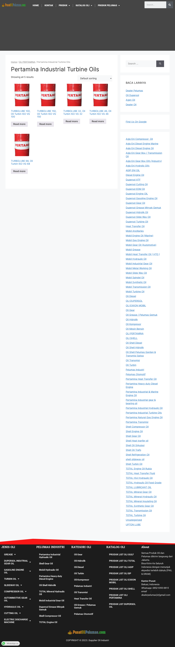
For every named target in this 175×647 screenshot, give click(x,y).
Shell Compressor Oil (50, 616)
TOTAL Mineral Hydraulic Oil (52, 593)
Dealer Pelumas (134, 90)
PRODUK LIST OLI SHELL (122, 588)
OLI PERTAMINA (27, 62)
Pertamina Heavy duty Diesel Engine (50, 577)
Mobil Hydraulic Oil (49, 569)
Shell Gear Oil (46, 563)
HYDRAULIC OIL (12, 606)
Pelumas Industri (83, 586)
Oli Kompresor (81, 579)
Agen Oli (130, 100)
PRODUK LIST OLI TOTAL (122, 560)
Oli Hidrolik (79, 560)
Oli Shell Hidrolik (47, 585)
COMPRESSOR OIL (14, 591)
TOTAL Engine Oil (48, 622)
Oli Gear (78, 554)
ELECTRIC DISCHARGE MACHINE (16, 621)
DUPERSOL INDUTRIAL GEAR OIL (16, 562)
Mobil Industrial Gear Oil (51, 600)
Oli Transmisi (81, 592)
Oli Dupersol (132, 95)
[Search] (169, 4)
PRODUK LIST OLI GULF (121, 554)
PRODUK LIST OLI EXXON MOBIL (122, 581)
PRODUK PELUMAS (107, 5)
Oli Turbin (79, 573)
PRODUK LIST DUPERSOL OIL (122, 605)
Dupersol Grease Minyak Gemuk (51, 608)
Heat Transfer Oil (83, 598)
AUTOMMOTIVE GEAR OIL (15, 599)
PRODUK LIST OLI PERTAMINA (118, 596)
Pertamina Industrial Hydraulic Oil (49, 556)
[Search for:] (141, 63)
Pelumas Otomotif (83, 614)
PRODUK (63, 5)
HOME (36, 5)
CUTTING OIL (11, 613)
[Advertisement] (87, 31)
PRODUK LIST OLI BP (120, 573)
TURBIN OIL (10, 579)
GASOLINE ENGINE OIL (14, 571)
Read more (19, 124)
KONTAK (49, 5)
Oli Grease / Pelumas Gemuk (85, 606)
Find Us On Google (136, 121)
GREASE (8, 554)
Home (14, 62)
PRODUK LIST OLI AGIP (121, 567)
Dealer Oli (131, 104)
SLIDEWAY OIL (11, 585)
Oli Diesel (79, 567)
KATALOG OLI (82, 5)
